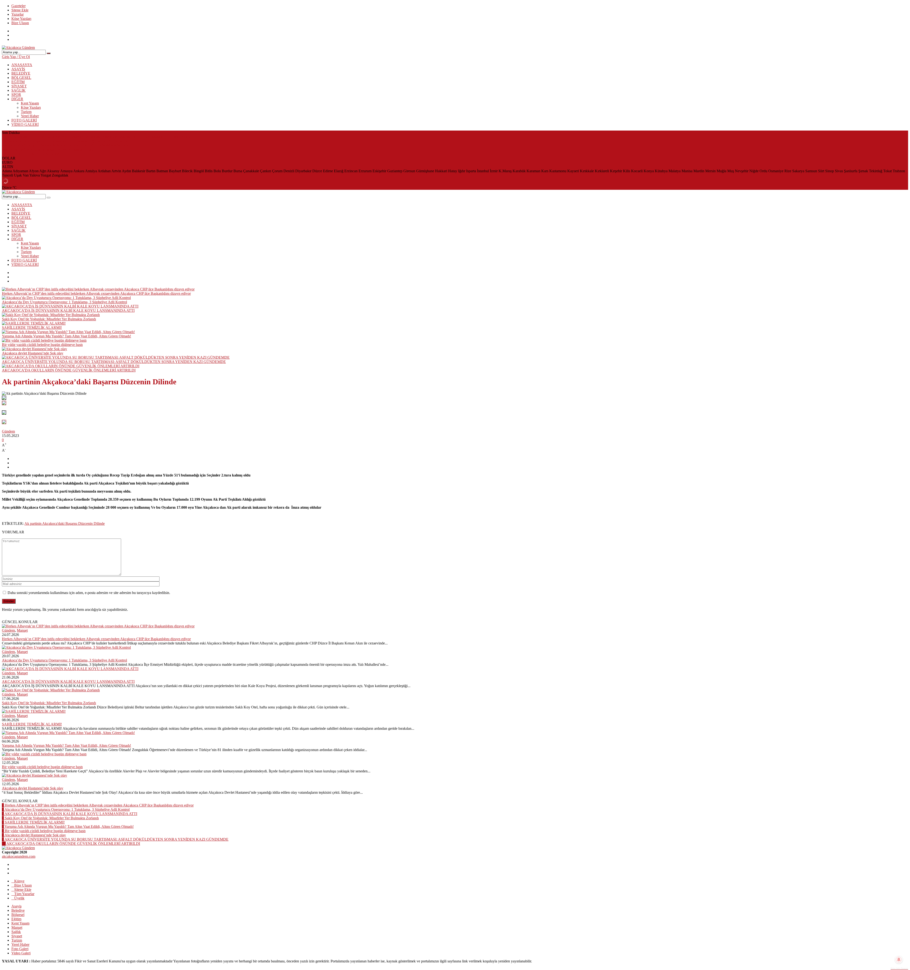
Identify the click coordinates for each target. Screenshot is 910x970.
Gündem (8, 431)
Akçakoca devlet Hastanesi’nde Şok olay (32, 353)
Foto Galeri (19, 949)
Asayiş (16, 906)
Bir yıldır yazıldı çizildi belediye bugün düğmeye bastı (42, 345)
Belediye (18, 910)
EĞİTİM (18, 82)
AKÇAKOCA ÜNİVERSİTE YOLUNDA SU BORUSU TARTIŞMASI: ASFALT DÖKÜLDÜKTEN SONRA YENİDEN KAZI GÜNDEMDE (114, 362)
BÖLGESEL (21, 78)
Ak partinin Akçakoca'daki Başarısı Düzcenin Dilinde (64, 523)
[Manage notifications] (899, 959)
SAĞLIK (18, 90)
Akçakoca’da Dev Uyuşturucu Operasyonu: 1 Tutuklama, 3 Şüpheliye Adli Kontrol (64, 141)
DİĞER (17, 99)
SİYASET (19, 86)
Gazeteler (18, 6)
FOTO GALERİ (24, 120)
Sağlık (16, 932)
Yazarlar (17, 14)
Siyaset (16, 936)
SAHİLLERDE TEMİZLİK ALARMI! (32, 154)
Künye (19, 881)
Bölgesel (17, 915)
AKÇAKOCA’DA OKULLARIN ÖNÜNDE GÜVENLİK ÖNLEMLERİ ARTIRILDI (69, 370)
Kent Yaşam (30, 103)
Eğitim (16, 919)
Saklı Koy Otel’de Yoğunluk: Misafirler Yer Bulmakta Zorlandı (49, 150)
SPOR (16, 95)
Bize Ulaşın (20, 23)
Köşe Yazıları (21, 19)
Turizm (26, 112)
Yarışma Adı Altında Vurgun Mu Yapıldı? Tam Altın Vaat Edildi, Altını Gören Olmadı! (66, 336)
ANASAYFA (21, 65)
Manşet (22, 630)
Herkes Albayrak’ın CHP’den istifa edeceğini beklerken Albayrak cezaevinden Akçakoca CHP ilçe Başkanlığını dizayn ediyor (96, 137)
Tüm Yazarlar (24, 894)
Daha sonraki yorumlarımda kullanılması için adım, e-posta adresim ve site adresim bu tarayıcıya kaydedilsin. (89, 593)
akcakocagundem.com (18, 856)
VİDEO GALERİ (25, 124)
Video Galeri (21, 953)
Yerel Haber (30, 116)
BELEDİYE (20, 73)
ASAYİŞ (18, 69)
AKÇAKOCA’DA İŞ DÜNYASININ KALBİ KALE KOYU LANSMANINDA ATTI (68, 145)
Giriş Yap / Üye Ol (16, 57)
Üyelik (19, 898)
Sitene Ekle (19, 10)
